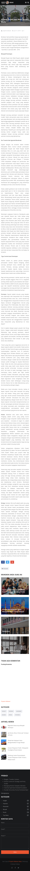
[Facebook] (3, 562)
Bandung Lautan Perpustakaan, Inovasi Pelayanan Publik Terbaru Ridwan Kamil (17, 757)
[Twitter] (7, 562)
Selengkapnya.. (5, 793)
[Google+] (12, 562)
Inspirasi (11, 711)
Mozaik (4, 714)
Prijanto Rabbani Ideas (15, 861)
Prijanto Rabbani (5, 701)
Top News (17, 714)
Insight (4, 711)
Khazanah (5, 568)
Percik (10, 714)
